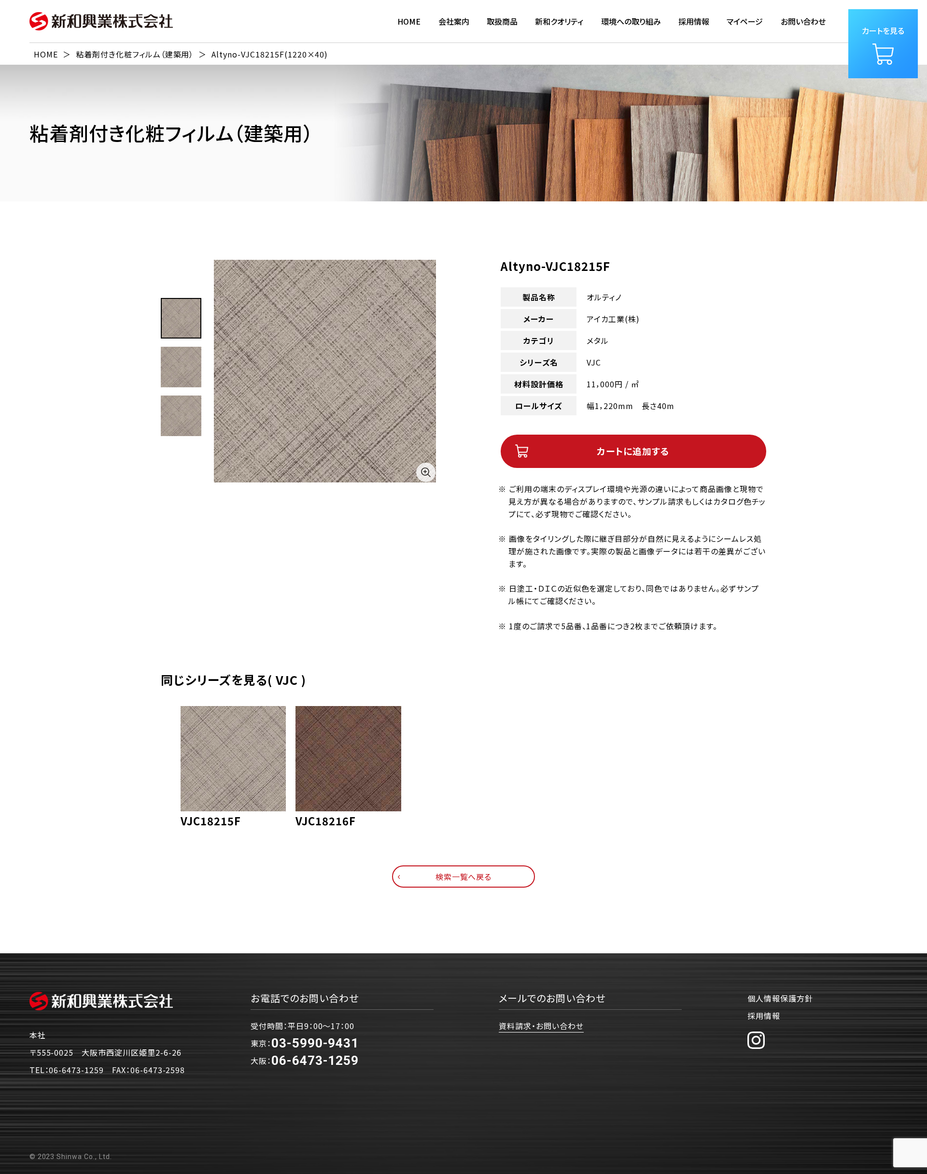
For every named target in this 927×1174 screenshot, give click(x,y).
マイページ (745, 21)
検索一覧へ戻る (463, 876)
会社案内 (453, 21)
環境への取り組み (631, 21)
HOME (409, 21)
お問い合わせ (803, 21)
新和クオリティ (559, 21)
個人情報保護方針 (780, 998)
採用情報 (763, 1015)
